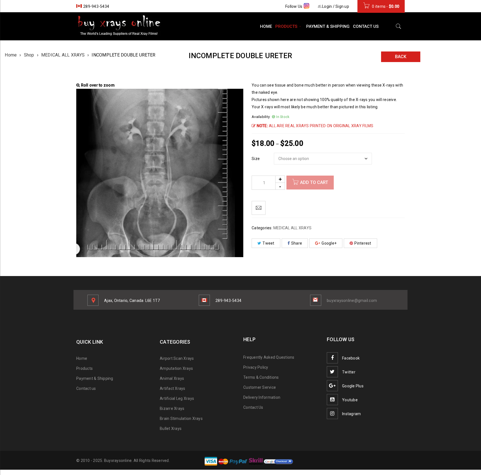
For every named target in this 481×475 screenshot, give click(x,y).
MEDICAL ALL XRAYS (63, 55)
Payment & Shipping (94, 378)
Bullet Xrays (170, 428)
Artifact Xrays (172, 388)
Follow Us (294, 6)
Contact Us (253, 407)
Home (11, 55)
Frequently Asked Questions (269, 357)
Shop (29, 55)
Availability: (261, 117)
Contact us (86, 388)
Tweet (268, 243)
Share (296, 243)
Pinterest (362, 243)
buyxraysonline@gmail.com (352, 300)
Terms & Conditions (261, 377)
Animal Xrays (172, 378)
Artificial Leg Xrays (177, 398)
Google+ (329, 243)
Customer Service (259, 387)
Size (256, 158)
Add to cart (314, 182)
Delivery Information (261, 397)
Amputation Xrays (176, 368)
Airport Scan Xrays (177, 358)
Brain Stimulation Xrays (181, 418)
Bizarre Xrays (172, 408)
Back (400, 56)
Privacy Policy (255, 367)
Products (84, 368)
